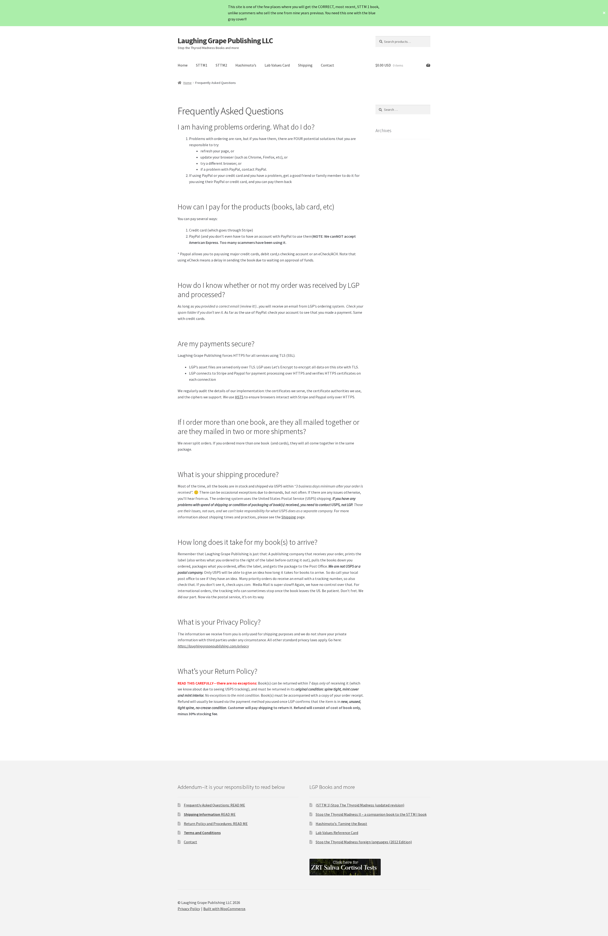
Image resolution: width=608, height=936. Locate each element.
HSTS (239, 397)
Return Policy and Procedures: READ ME (216, 823)
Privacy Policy (189, 908)
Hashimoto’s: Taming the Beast (341, 823)
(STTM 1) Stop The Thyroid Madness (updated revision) (360, 805)
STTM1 (201, 65)
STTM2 (221, 65)
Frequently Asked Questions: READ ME (214, 805)
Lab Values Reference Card (337, 832)
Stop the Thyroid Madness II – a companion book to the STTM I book (371, 814)
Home (183, 65)
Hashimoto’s (245, 65)
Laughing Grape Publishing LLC (225, 40)
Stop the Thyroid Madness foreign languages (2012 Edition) (364, 842)
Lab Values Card (277, 65)
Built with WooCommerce (224, 908)
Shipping (305, 65)
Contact (327, 65)
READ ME (210, 814)
